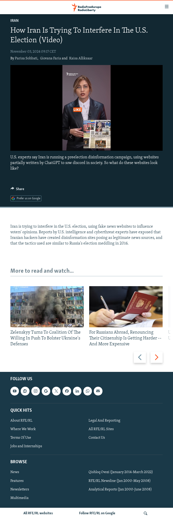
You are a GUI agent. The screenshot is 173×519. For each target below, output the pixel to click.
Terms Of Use (20, 438)
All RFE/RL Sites (101, 429)
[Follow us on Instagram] (35, 391)
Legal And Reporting (104, 420)
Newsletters (19, 489)
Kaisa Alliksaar (81, 58)
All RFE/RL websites (38, 513)
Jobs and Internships (26, 446)
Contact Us (97, 438)
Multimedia (19, 498)
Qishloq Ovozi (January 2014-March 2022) (121, 472)
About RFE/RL (21, 420)
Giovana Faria (50, 58)
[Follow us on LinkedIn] (77, 391)
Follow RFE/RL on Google (97, 513)
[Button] (17, 190)
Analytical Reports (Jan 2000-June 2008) (120, 489)
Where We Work (23, 429)
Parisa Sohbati (26, 58)
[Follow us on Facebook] (66, 391)
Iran (14, 21)
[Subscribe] (98, 391)
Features (17, 481)
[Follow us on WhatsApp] (87, 391)
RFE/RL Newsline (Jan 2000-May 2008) (120, 481)
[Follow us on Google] (46, 391)
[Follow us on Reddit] (25, 391)
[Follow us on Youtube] (14, 391)
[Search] (145, 513)
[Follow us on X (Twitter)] (56, 391)
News (14, 472)
